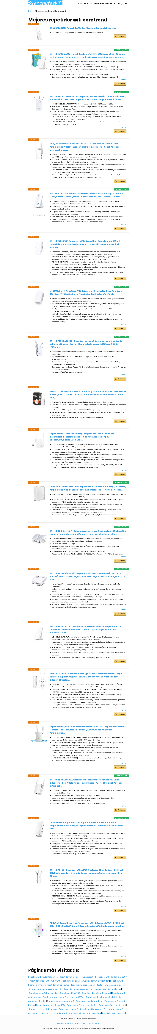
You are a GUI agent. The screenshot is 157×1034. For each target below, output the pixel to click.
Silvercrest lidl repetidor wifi (96, 977)
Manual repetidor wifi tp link (108, 989)
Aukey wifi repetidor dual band (65, 981)
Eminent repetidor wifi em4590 (50, 1005)
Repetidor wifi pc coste (70, 977)
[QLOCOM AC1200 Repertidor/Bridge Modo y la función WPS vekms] (39, 34)
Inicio (30, 11)
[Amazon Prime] (123, 80)
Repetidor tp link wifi (68, 1009)
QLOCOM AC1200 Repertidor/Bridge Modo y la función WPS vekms (83, 28)
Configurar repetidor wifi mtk (89, 1001)
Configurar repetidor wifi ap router (52, 985)
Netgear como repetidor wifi (60, 1001)
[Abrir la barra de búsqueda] (126, 3)
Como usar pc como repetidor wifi (45, 989)
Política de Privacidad (84, 1023)
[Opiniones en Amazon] (39, 212)
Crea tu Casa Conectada (102, 3)
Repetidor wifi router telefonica (43, 977)
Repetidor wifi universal (91, 1009)
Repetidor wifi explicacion (83, 985)
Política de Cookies (70, 1023)
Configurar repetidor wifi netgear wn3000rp (63, 997)
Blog (120, 3)
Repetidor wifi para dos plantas (82, 1005)
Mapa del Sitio (96, 1023)
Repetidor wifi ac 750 (70, 993)
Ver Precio (121, 36)
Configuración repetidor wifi (112, 1005)
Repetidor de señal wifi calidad (43, 993)
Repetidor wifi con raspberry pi (78, 989)
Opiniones (82, 3)
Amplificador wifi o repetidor (95, 981)
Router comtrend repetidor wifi (111, 985)
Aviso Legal (60, 1023)
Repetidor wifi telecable (113, 1013)
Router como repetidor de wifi (43, 1009)
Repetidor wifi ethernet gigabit (100, 997)
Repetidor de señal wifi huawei (96, 993)
